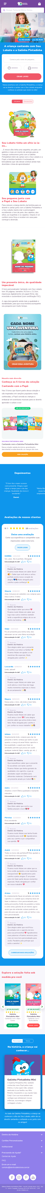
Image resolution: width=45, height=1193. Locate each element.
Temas (28, 1041)
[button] (3, 1006)
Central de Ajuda (9, 1156)
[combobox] (22, 10)
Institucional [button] (7, 1146)
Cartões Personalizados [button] (12, 1140)
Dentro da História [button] (10, 1134)
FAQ (4, 1160)
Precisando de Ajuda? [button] (11, 1152)
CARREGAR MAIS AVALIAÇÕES (22, 953)
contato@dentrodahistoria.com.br (15, 1167)
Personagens (17, 1041)
